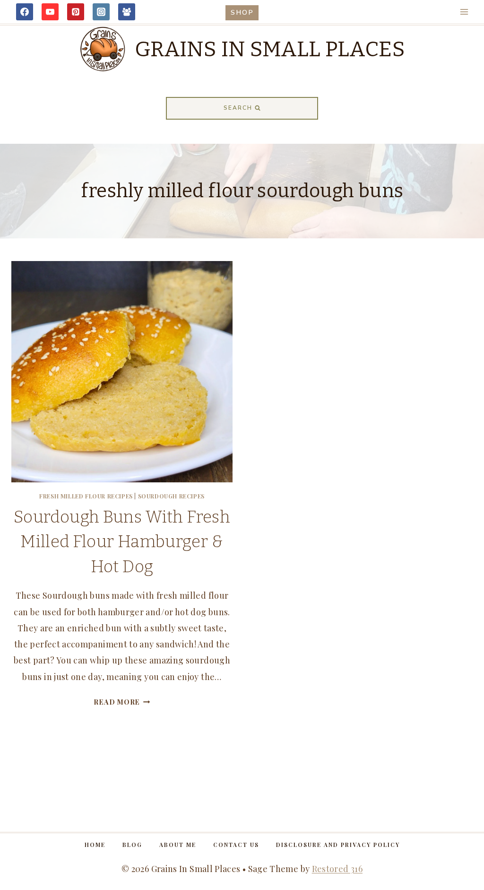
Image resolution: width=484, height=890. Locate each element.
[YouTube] (50, 11)
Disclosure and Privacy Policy (338, 844)
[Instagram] (101, 11)
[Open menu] (464, 11)
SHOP (242, 12)
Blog (132, 844)
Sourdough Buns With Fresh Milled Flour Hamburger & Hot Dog (122, 541)
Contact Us (236, 844)
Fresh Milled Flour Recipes (86, 496)
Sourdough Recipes (171, 496)
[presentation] (122, 371)
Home (95, 844)
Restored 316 (337, 868)
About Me (177, 844)
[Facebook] (24, 11)
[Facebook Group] (126, 11)
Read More (122, 702)
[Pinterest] (75, 11)
